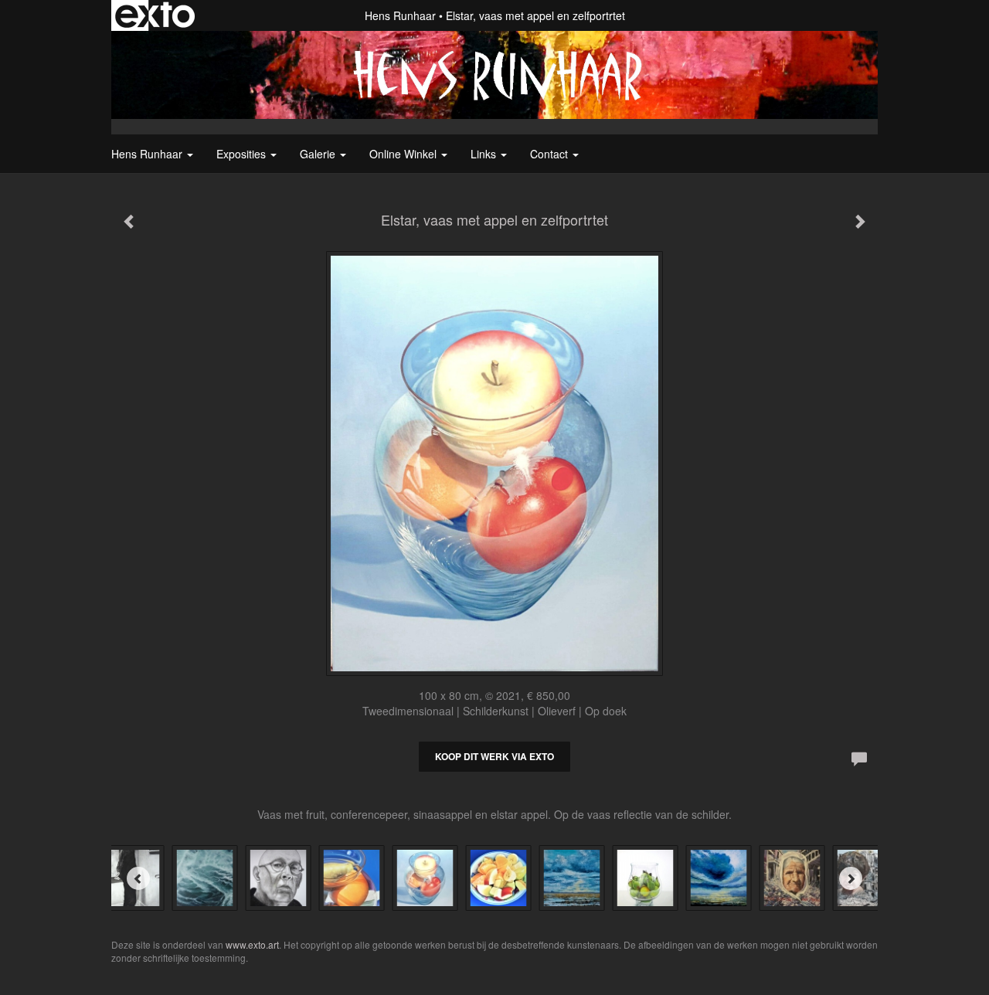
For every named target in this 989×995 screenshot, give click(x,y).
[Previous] (138, 878)
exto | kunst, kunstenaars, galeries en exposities (155, 15)
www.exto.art (252, 944)
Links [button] (485, 153)
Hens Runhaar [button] (148, 153)
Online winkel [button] (404, 153)
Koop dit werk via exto (494, 756)
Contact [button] (550, 153)
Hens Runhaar (400, 15)
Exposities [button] (242, 153)
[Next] (850, 878)
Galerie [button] (319, 153)
